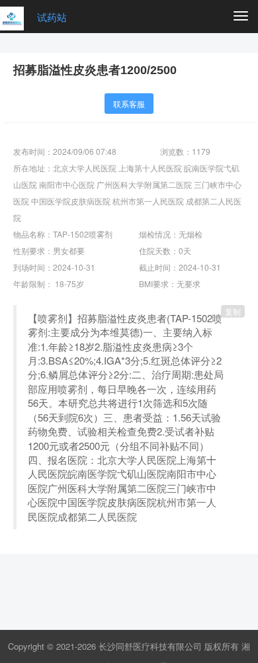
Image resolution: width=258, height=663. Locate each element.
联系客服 (129, 103)
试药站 (52, 17)
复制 (233, 311)
